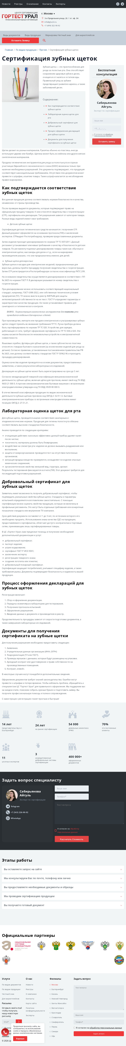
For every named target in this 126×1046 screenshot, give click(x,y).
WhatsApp (16, 818)
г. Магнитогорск (57, 1008)
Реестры (18, 4)
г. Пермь (53, 1027)
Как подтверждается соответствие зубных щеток (63, 108)
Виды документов (11, 35)
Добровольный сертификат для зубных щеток (63, 124)
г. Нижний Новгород (58, 999)
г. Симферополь (57, 1022)
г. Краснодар (55, 1013)
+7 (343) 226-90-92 (19, 812)
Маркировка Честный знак (58, 35)
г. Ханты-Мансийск (58, 1003)
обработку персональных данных (103, 135)
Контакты (47, 4)
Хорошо (20, 1038)
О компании (33, 4)
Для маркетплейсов (85, 35)
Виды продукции (33, 35)
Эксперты (60, 4)
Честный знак (8, 994)
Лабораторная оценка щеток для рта (63, 116)
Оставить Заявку (20, 40)
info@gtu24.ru (50, 22)
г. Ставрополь (56, 1017)
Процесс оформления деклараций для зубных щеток (64, 133)
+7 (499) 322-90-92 (52, 25)
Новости (6, 4)
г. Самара (54, 1031)
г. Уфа (52, 1036)
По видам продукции (11, 989)
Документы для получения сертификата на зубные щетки (62, 141)
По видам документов (11, 984)
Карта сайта (31, 1003)
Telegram (15, 806)
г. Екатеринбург (57, 989)
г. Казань (54, 994)
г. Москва (54, 984)
